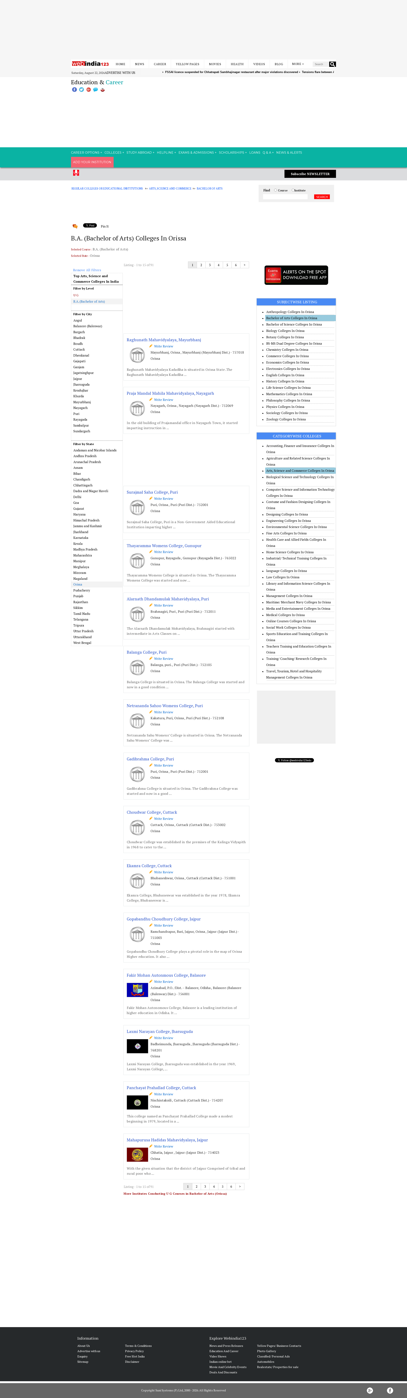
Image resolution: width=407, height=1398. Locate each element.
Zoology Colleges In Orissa (286, 419)
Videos (259, 64)
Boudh (78, 343)
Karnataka (80, 537)
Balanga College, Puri (147, 652)
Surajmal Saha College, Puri (152, 492)
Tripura (78, 625)
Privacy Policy (134, 1351)
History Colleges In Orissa (285, 381)
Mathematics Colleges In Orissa (289, 394)
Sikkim (78, 608)
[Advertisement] (203, 29)
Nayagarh (80, 408)
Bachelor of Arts (210, 188)
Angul (77, 320)
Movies (215, 64)
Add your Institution (92, 162)
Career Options (85, 153)
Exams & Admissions (196, 153)
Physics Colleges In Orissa (285, 407)
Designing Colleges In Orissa (287, 514)
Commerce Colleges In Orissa (287, 356)
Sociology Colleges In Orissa (287, 413)
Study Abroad (139, 153)
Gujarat (78, 508)
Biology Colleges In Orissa (285, 331)
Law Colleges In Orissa (283, 577)
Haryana (79, 514)
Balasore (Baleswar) (87, 326)
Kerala (78, 543)
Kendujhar (80, 390)
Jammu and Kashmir (87, 526)
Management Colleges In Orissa (289, 596)
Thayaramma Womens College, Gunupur (164, 545)
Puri (76, 414)
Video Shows (217, 1356)
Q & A (267, 153)
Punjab (78, 596)
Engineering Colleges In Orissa (288, 520)
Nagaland (80, 578)
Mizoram (79, 572)
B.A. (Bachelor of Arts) (89, 301)
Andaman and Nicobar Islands (95, 450)
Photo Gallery (266, 1351)
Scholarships (231, 153)
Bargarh (79, 332)
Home (120, 64)
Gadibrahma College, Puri (150, 759)
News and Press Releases (226, 1346)
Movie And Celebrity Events (228, 1367)
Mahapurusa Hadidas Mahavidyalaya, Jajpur (167, 1139)
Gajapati (79, 361)
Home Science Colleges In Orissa (290, 552)
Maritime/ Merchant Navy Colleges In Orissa (298, 602)
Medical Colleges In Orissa (285, 615)
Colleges (113, 153)
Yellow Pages (187, 64)
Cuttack (79, 349)
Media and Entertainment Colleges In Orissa (298, 608)
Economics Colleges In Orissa (287, 362)
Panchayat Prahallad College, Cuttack (161, 1087)
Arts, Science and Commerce (170, 188)
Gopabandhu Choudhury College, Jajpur (164, 919)
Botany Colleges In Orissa (285, 337)
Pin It (105, 226)
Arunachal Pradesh (87, 462)
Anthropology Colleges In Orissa (290, 312)
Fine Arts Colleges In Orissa (286, 533)
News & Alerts (289, 153)
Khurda (78, 396)
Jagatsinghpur (83, 373)
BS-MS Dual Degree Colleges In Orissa (294, 343)
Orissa (77, 584)
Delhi (77, 497)
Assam (78, 467)
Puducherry (81, 590)
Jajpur (77, 379)
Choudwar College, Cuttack (152, 812)
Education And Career (223, 1351)
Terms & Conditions (138, 1346)
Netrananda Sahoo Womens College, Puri (165, 705)
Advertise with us (120, 72)
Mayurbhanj (82, 402)
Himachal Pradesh (86, 520)
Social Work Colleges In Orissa (288, 627)
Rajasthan (80, 602)
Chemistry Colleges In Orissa (287, 349)
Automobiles (265, 1362)
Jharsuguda (81, 384)
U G (75, 295)
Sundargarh (81, 431)
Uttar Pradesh (83, 631)
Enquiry (82, 1356)
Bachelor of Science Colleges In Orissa (294, 324)
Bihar (77, 473)
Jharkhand (80, 532)
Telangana (80, 619)
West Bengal (82, 643)
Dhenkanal (81, 355)
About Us (83, 1346)
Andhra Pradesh (84, 456)
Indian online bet (220, 1362)
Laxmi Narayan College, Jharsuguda (160, 1031)
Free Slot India (135, 1356)
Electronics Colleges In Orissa (288, 369)
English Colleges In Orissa (285, 375)
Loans (254, 153)
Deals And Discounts (223, 1372)
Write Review (162, 346)
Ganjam (78, 367)
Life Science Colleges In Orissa (288, 387)
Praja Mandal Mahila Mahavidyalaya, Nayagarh (170, 393)
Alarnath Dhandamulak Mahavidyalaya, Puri (168, 598)
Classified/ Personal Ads (273, 1356)
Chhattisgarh (82, 485)
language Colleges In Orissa (286, 571)
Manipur (79, 561)
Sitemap (82, 1362)
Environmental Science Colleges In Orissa (296, 527)
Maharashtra (82, 555)
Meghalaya (81, 567)
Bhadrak (79, 338)
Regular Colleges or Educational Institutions (107, 188)
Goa (76, 502)
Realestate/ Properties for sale (277, 1367)
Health (237, 64)
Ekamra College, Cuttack (149, 865)
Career (160, 64)
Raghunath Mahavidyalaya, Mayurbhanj (164, 339)
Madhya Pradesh (85, 549)
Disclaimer (132, 1362)
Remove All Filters (87, 270)
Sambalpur (81, 425)
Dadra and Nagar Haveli (90, 491)
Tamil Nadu (81, 613)
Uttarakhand (82, 637)
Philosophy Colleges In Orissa (288, 400)
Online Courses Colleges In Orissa (291, 621)
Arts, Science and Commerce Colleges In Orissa (300, 470)
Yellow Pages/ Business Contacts (279, 1346)
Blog (279, 64)
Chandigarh (81, 479)
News (139, 64)
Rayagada (80, 419)
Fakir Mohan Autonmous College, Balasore (166, 975)
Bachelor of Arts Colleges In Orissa (291, 318)
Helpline (165, 153)
